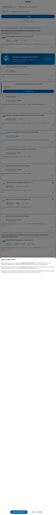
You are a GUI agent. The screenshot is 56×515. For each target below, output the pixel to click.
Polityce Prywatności (35, 268)
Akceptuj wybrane (37, 512)
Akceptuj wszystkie (19, 512)
